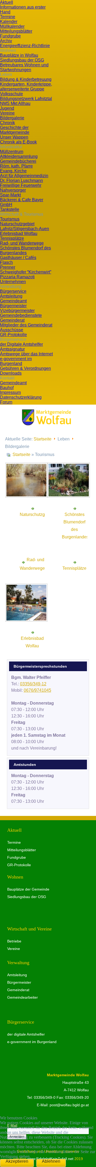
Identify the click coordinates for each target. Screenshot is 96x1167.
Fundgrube (16, 857)
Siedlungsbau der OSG (26, 897)
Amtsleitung (17, 975)
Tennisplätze (74, 568)
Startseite (42, 439)
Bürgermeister (19, 982)
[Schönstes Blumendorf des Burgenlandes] (68, 494)
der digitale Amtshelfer (26, 1034)
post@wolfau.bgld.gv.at (69, 1105)
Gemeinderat (18, 990)
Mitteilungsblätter (21, 850)
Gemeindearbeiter (22, 997)
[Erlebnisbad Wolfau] (26, 618)
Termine (14, 842)
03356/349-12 (33, 684)
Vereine (13, 948)
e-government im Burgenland (32, 1042)
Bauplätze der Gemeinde (28, 889)
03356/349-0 (44, 1097)
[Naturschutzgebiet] (26, 494)
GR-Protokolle (19, 865)
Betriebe (14, 941)
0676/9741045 (37, 690)
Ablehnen (51, 1161)
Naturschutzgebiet (37, 514)
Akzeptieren (17, 1161)
